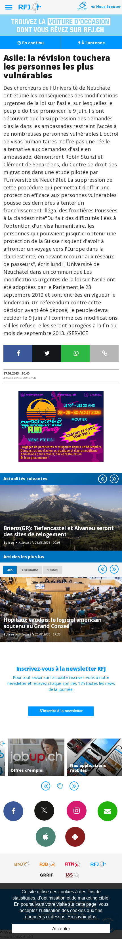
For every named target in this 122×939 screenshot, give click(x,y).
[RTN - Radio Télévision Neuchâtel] (73, 864)
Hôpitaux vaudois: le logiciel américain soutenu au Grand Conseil (52, 623)
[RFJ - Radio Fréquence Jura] (98, 864)
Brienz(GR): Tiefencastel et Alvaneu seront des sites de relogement (58, 531)
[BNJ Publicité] (22, 864)
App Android (75, 837)
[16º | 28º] (82, 0)
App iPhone (46, 837)
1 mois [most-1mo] (52, 570)
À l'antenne (92, 42)
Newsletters (107, 811)
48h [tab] (9, 570)
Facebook (13, 811)
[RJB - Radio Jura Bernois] (47, 864)
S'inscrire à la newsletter (61, 711)
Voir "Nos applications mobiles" (90, 757)
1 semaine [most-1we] (30, 570)
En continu (32, 42)
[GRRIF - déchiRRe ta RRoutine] (47, 875)
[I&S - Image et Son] (73, 875)
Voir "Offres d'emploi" (31, 757)
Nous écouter (108, 6)
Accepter (61, 928)
